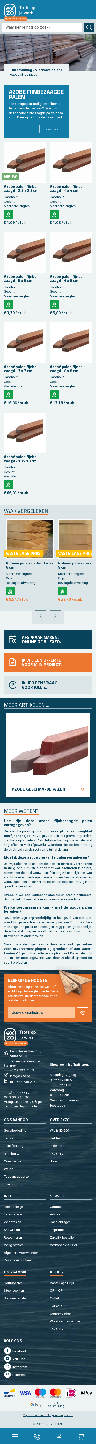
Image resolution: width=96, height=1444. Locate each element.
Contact (56, 1207)
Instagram (19, 1367)
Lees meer (52, 129)
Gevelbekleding (15, 1130)
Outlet (54, 1298)
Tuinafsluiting (21, 70)
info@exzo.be (20, 1076)
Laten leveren (13, 1214)
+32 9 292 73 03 (22, 1070)
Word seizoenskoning (66, 1321)
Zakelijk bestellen (62, 1237)
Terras (8, 1138)
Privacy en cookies (17, 1260)
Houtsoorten (13, 1283)
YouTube (18, 1359)
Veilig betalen (14, 1245)
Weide (8, 1169)
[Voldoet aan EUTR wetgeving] (8, 214)
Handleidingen (60, 1222)
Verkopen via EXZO (64, 1245)
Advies (55, 1214)
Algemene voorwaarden (21, 1253)
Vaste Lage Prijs (62, 1283)
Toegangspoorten (17, 1176)
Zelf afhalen (12, 1222)
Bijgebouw (11, 1153)
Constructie (12, 1161)
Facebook (19, 1351)
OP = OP (56, 1290)
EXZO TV (57, 1153)
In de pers (57, 1146)
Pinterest (19, 1375)
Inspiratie (57, 1230)
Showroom (12, 1230)
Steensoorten (14, 1290)
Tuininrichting (13, 1184)
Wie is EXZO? (60, 1130)
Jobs (54, 1161)
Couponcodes (60, 1313)
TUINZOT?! (58, 1306)
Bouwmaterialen (15, 1298)
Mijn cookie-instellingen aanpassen (48, 1415)
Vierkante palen (48, 70)
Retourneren (13, 1237)
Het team (56, 1138)
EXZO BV (57, 1329)
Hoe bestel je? (14, 1207)
